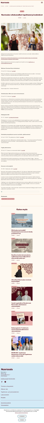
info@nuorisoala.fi (4, 378)
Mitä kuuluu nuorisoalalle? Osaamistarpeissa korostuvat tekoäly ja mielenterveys (22, 231)
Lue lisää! (13, 71)
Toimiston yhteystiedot (7, 386)
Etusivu (2, 6)
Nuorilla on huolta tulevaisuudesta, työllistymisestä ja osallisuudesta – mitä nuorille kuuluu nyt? (21, 256)
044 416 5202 (12, 378)
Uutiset (6, 6)
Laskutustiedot (5, 394)
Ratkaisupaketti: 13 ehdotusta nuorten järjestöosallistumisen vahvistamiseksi (20, 329)
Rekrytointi (14, 263)
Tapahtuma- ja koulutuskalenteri (10, 392)
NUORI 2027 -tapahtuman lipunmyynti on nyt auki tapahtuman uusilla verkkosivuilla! (21, 354)
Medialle (3, 397)
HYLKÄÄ (22, 420)
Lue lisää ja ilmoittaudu (13, 117)
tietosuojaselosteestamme (21, 412)
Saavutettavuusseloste (6, 402)
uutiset (12, 235)
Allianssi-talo (4, 389)
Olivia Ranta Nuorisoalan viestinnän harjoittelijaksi (21, 280)
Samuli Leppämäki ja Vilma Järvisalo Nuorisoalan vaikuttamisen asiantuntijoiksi (21, 304)
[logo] (5, 2)
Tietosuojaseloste (4, 405)
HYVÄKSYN (22, 416)
